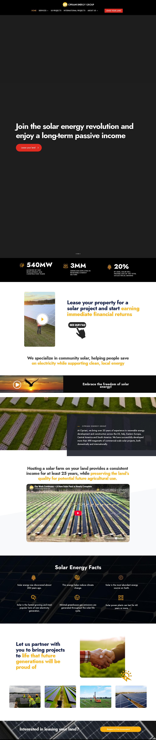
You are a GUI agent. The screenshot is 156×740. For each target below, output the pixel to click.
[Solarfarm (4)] (60, 707)
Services (42, 11)
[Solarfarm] (25, 707)
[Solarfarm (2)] (131, 707)
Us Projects (56, 11)
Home (34, 11)
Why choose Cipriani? (27, 121)
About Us (92, 11)
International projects (74, 11)
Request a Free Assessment (118, 729)
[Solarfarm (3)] (95, 707)
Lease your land (113, 10)
